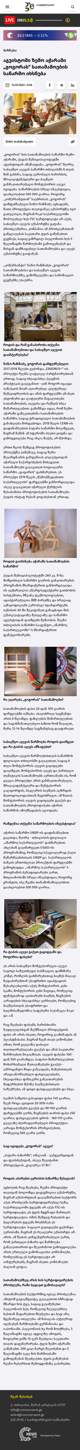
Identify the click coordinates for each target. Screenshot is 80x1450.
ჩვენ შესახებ (21, 1397)
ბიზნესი (10, 50)
